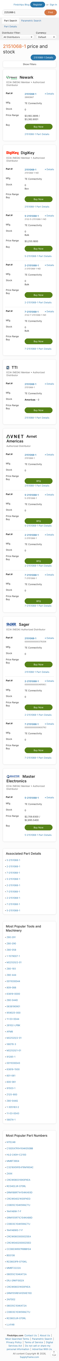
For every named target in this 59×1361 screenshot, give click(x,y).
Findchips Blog (22, 4)
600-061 (11, 1081)
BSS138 (11, 1255)
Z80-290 (11, 943)
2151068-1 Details (43, 57)
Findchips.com (4, 4)
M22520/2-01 (14, 962)
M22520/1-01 (14, 1050)
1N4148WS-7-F (15, 1230)
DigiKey (25, 156)
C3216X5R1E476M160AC (20, 1167)
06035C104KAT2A (17, 1305)
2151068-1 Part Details (37, 134)
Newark (25, 81)
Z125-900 (12, 1094)
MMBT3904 (13, 1161)
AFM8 (10, 1031)
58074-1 (11, 1119)
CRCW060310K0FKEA (18, 1179)
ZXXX (9, 1173)
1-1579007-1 (13, 956)
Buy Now (38, 126)
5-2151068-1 (32, 215)
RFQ (38, 481)
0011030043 (13, 1063)
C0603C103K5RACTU (18, 1312)
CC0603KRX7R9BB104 (19, 1249)
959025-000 (13, 1012)
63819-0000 (13, 993)
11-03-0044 (13, 1019)
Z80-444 (11, 974)
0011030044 (13, 981)
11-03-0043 (13, 1113)
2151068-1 (30, 94)
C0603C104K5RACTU (18, 1223)
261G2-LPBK (13, 1025)
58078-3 (11, 1044)
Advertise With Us (42, 1349)
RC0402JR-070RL (16, 1186)
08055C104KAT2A (17, 1274)
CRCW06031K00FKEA (18, 1286)
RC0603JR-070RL (16, 1318)
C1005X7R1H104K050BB (20, 1148)
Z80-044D (12, 1000)
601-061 (11, 1075)
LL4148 (10, 1324)
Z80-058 (11, 949)
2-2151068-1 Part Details (38, 302)
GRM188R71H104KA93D (20, 1192)
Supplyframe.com (29, 1357)
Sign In (53, 4)
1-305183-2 (13, 1107)
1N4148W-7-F (14, 1211)
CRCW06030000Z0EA (19, 1236)
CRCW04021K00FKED (19, 1198)
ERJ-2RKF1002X (15, 1280)
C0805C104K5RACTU (18, 1205)
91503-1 (11, 1088)
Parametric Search (42, 1338)
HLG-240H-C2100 (16, 1154)
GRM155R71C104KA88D (20, 1217)
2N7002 (11, 1299)
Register (37, 4)
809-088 (11, 987)
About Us (45, 1335)
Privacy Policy (14, 1342)
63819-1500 (13, 1069)
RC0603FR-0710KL (17, 1261)
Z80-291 (11, 937)
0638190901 (13, 1006)
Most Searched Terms (17, 1338)
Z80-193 (11, 968)
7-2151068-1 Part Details (38, 348)
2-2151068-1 (32, 265)
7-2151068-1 (32, 311)
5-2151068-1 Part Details (38, 256)
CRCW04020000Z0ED (19, 1242)
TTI (25, 371)
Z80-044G (12, 1100)
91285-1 (11, 1056)
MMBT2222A (14, 1267)
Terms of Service (34, 1342)
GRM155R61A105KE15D (19, 1293)
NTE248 (11, 1142)
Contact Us (30, 1335)
